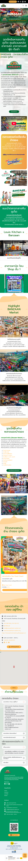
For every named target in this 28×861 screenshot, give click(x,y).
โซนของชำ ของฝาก (7, 455)
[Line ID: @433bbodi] (14, 827)
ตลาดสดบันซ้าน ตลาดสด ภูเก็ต (15, 846)
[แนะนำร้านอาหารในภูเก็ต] (14, 248)
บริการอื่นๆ (5, 762)
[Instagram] (20, 2)
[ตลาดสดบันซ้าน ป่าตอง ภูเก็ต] (14, 505)
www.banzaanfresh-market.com (12, 630)
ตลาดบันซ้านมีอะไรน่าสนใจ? (9, 737)
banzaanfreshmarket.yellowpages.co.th (13, 812)
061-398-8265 (7, 623)
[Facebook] (18, 2)
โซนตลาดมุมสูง (6, 450)
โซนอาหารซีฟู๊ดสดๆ (7, 453)
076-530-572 (15, 623)
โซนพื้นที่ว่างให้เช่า (7, 465)
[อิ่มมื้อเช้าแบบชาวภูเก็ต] (14, 327)
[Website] (25, 2)
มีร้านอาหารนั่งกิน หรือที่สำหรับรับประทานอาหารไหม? (12, 758)
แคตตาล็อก (6, 794)
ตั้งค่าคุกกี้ (18, 858)
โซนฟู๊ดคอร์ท (6, 452)
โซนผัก (4, 463)
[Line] (22, 2)
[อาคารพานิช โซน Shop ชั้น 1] (14, 283)
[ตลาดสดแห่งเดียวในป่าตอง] (14, 361)
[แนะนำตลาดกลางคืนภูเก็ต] (14, 395)
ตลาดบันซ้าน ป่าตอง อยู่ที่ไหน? (10, 702)
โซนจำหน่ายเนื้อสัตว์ (7, 460)
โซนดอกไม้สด (6, 458)
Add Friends (15, 835)
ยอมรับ (21, 858)
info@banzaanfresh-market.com (12, 628)
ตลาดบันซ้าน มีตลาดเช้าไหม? (10, 733)
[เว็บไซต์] (9, 642)
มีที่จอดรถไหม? (6, 747)
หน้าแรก (5, 790)
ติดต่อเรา (5, 795)
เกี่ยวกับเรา (6, 792)
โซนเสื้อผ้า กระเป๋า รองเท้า (9, 457)
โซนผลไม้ (5, 462)
